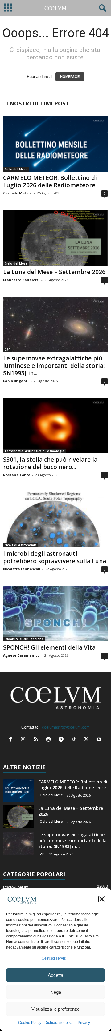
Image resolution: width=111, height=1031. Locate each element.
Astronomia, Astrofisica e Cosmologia (34, 451)
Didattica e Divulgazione (24, 639)
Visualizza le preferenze (55, 1009)
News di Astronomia (21, 545)
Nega (55, 992)
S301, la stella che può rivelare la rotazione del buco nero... (50, 463)
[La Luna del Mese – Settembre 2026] (55, 237)
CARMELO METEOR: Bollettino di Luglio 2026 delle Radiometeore (50, 181)
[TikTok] (75, 740)
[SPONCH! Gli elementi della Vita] (55, 613)
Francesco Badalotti (21, 279)
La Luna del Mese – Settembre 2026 (54, 272)
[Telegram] (62, 740)
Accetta (55, 975)
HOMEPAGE (70, 76)
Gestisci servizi (54, 958)
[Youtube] (99, 740)
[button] (102, 899)
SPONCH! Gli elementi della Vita (49, 647)
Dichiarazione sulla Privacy (67, 1023)
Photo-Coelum (15, 887)
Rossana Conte (16, 474)
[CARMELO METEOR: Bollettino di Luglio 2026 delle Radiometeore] (55, 144)
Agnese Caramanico (21, 655)
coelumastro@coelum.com (66, 727)
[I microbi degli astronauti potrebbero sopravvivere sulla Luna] (55, 519)
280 (7, 350)
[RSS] (37, 740)
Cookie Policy (29, 1023)
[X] (87, 740)
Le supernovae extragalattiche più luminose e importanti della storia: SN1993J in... (54, 365)
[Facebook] (12, 740)
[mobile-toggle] (8, 8)
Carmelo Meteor (17, 193)
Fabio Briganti (16, 381)
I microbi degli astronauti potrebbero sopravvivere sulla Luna (54, 557)
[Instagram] (24, 740)
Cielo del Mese (16, 169)
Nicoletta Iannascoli (21, 569)
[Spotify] (49, 740)
